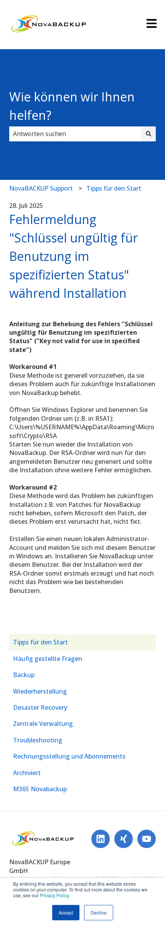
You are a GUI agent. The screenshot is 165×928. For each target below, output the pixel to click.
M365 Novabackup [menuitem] (40, 789)
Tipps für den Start (113, 188)
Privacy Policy (54, 895)
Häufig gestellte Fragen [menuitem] (47, 658)
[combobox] (75, 133)
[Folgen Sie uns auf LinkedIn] (100, 839)
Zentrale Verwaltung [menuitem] (43, 723)
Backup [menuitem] (24, 675)
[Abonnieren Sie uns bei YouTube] (146, 839)
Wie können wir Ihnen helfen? (72, 105)
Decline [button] (99, 912)
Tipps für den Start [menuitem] (40, 642)
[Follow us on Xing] (123, 839)
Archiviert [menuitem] (27, 773)
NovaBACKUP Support (41, 188)
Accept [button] (66, 912)
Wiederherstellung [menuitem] (40, 691)
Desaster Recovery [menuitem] (40, 707)
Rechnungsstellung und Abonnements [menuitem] (69, 756)
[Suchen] (148, 133)
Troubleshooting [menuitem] (37, 740)
